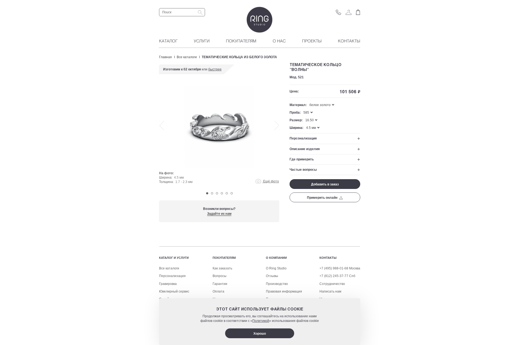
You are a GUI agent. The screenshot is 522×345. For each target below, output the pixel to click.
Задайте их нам (219, 214)
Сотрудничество (332, 284)
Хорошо (259, 333)
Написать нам (330, 291)
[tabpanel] (219, 136)
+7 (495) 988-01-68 (333, 268)
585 (306, 112)
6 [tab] (232, 193)
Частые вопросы (303, 170)
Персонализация (303, 138)
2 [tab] (212, 193)
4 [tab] (222, 193)
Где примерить (302, 159)
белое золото (320, 105)
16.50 (309, 120)
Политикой (260, 321)
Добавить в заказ (325, 184)
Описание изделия (305, 149)
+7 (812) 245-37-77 (333, 276)
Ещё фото (270, 181)
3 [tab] (217, 193)
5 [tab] (227, 193)
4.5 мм (311, 128)
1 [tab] (207, 193)
